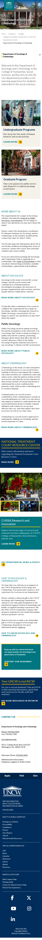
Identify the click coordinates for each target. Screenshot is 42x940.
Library (5, 862)
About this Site (21, 929)
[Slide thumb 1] (10, 506)
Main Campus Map (9, 879)
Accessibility (7, 824)
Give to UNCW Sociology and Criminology (18, 634)
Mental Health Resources (12, 838)
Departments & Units (10, 40)
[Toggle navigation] (39, 4)
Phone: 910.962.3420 (10, 732)
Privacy (5, 830)
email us (21, 627)
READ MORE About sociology (18, 297)
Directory (6, 867)
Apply (7, 775)
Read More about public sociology (15, 352)
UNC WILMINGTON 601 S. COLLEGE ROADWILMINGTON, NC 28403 (12, 803)
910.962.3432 (22, 755)
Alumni (5, 864)
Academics (12, 34)
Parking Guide (7, 882)
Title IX (5, 835)
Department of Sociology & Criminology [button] (15, 55)
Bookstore (6, 859)
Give (35, 775)
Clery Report (7, 833)
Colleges (21, 34)
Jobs (4, 850)
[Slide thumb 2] (29, 506)
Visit (21, 775)
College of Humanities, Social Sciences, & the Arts (19, 37)
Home (3, 34)
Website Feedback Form (21, 933)
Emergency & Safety (10, 822)
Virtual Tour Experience (11, 887)
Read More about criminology (19, 427)
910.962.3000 (7, 810)
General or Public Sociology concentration (18, 219)
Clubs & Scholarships (25, 261)
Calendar (5, 856)
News (4, 853)
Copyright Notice (21, 931)
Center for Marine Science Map (14, 885)
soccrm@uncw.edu (9, 739)
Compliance (6, 827)
